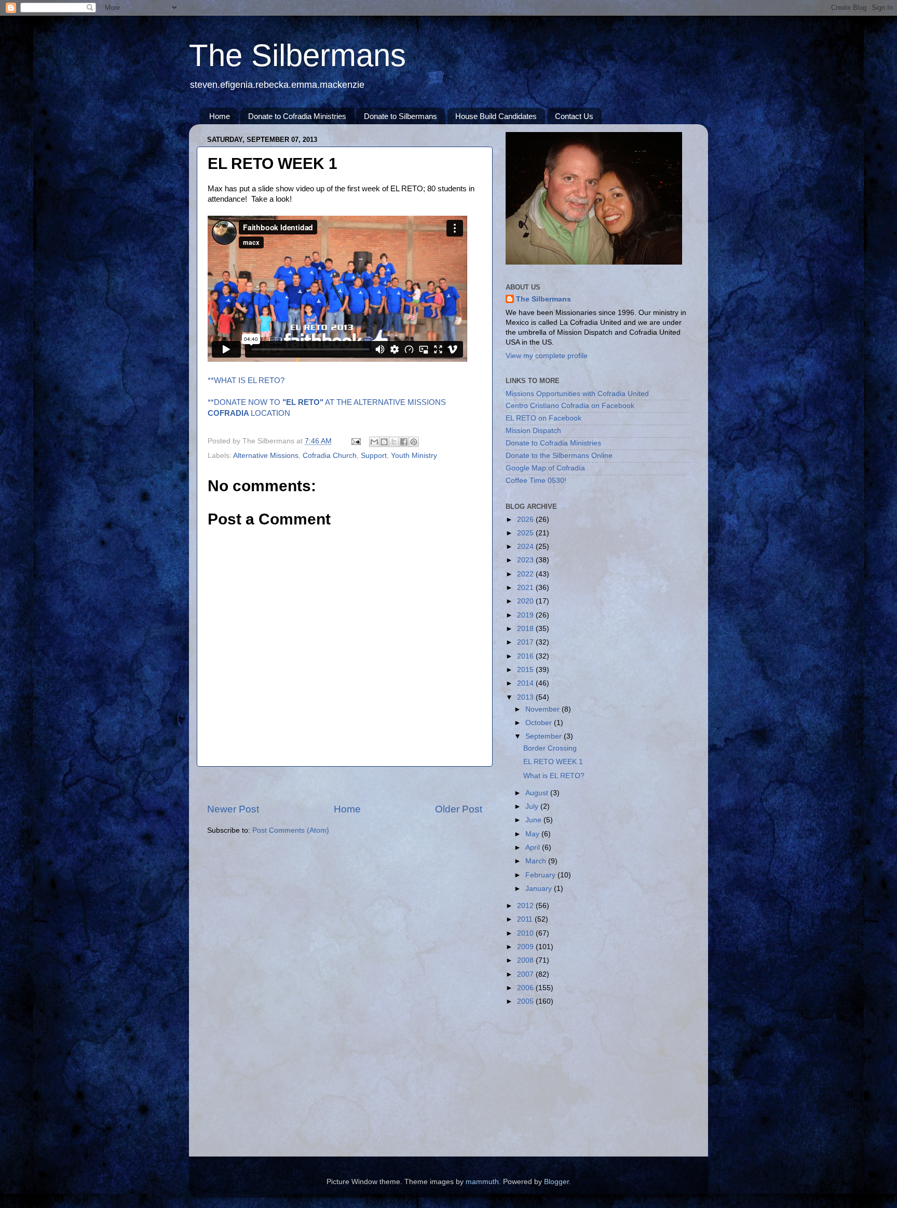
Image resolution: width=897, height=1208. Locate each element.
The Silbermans (297, 55)
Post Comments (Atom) (290, 830)
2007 (526, 974)
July (532, 806)
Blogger (556, 1182)
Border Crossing (550, 748)
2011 (526, 919)
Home (219, 116)
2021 (526, 588)
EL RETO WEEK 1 (553, 762)
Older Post (458, 809)
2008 (526, 960)
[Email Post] (355, 441)
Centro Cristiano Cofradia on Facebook (570, 406)
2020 (526, 601)
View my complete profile (547, 356)
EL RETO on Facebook (543, 418)
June (534, 820)
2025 (526, 533)
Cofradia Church (330, 455)
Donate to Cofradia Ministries (297, 116)
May (533, 834)
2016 (526, 656)
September (544, 736)
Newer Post (233, 809)
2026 (526, 519)
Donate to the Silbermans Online (559, 455)
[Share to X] (394, 442)
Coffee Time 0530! (536, 480)
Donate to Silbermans (400, 116)
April (533, 847)
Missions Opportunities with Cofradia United (577, 394)
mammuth (482, 1182)
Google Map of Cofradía (545, 468)
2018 (526, 629)
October (539, 723)
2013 (526, 697)
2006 (526, 988)
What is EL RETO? (554, 776)
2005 (526, 1001)
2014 (526, 683)
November (543, 709)
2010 (526, 933)
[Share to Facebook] (404, 442)
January (539, 888)
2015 (526, 670)
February (541, 875)
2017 (526, 642)
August (537, 793)
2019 (526, 615)
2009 (526, 947)
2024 (526, 546)
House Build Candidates (496, 116)
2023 (526, 560)
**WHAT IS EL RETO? (246, 380)
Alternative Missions (265, 455)
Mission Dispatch (533, 431)
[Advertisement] (344, 785)
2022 (526, 574)
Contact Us (574, 116)
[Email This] (374, 442)
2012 (526, 906)
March (536, 861)
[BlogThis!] (384, 442)
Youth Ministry (414, 455)
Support (374, 455)
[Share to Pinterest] (414, 442)
